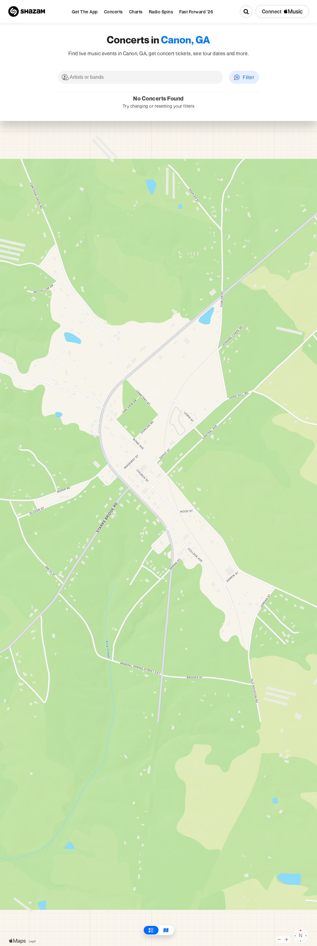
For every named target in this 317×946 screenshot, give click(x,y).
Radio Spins (161, 11)
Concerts (113, 11)
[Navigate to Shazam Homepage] (26, 11)
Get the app (85, 11)
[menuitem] (85, 11)
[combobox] (140, 77)
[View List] (151, 930)
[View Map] (165, 930)
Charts (136, 11)
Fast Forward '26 (196, 11)
